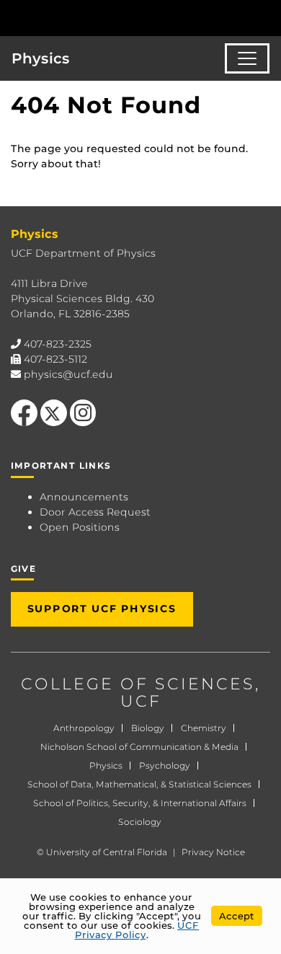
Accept (236, 916)
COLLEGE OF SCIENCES (138, 684)
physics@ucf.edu (68, 374)
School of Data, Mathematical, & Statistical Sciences (139, 784)
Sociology (139, 821)
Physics (41, 58)
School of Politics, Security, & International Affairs (139, 803)
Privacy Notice (213, 852)
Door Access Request (95, 511)
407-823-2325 (58, 343)
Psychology (164, 765)
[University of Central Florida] (109, 17)
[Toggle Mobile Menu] (266, 17)
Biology (147, 728)
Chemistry (203, 728)
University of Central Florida (106, 852)
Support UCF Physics (102, 608)
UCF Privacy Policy (137, 929)
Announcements (84, 496)
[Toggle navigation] (247, 58)
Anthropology (84, 728)
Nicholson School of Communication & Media (139, 746)
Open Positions (80, 527)
